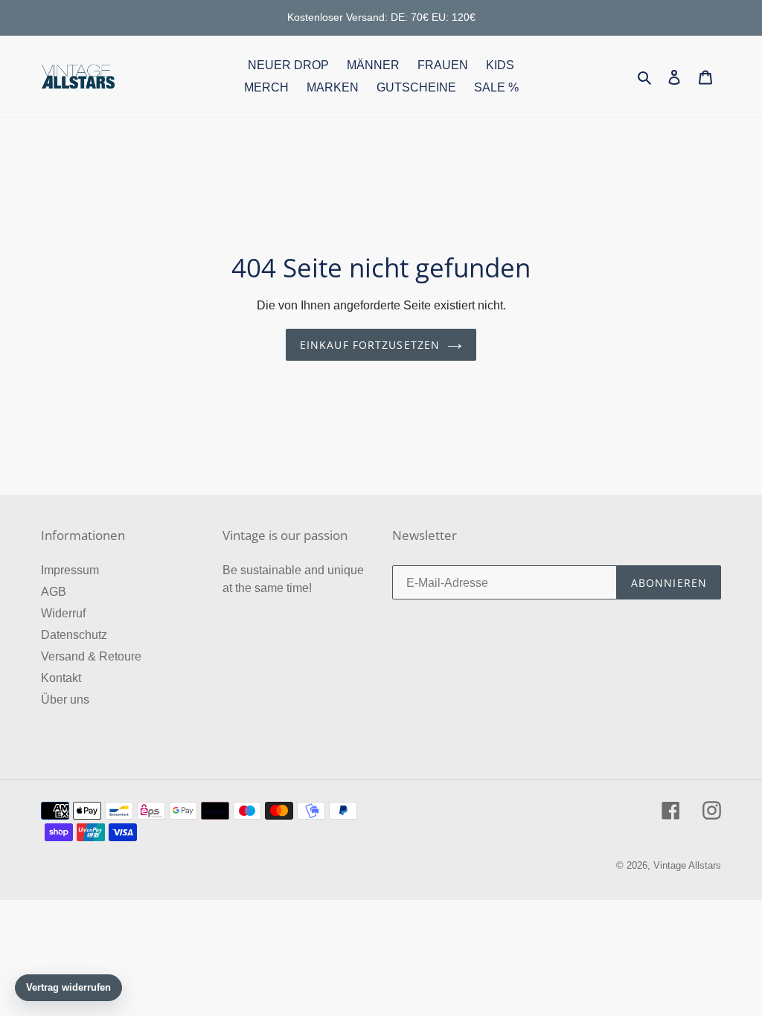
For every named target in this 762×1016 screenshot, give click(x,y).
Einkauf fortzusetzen (370, 345)
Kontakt (61, 678)
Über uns (65, 699)
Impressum (70, 570)
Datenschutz (74, 634)
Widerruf (63, 613)
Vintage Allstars (687, 865)
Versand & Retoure (91, 656)
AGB (53, 591)
